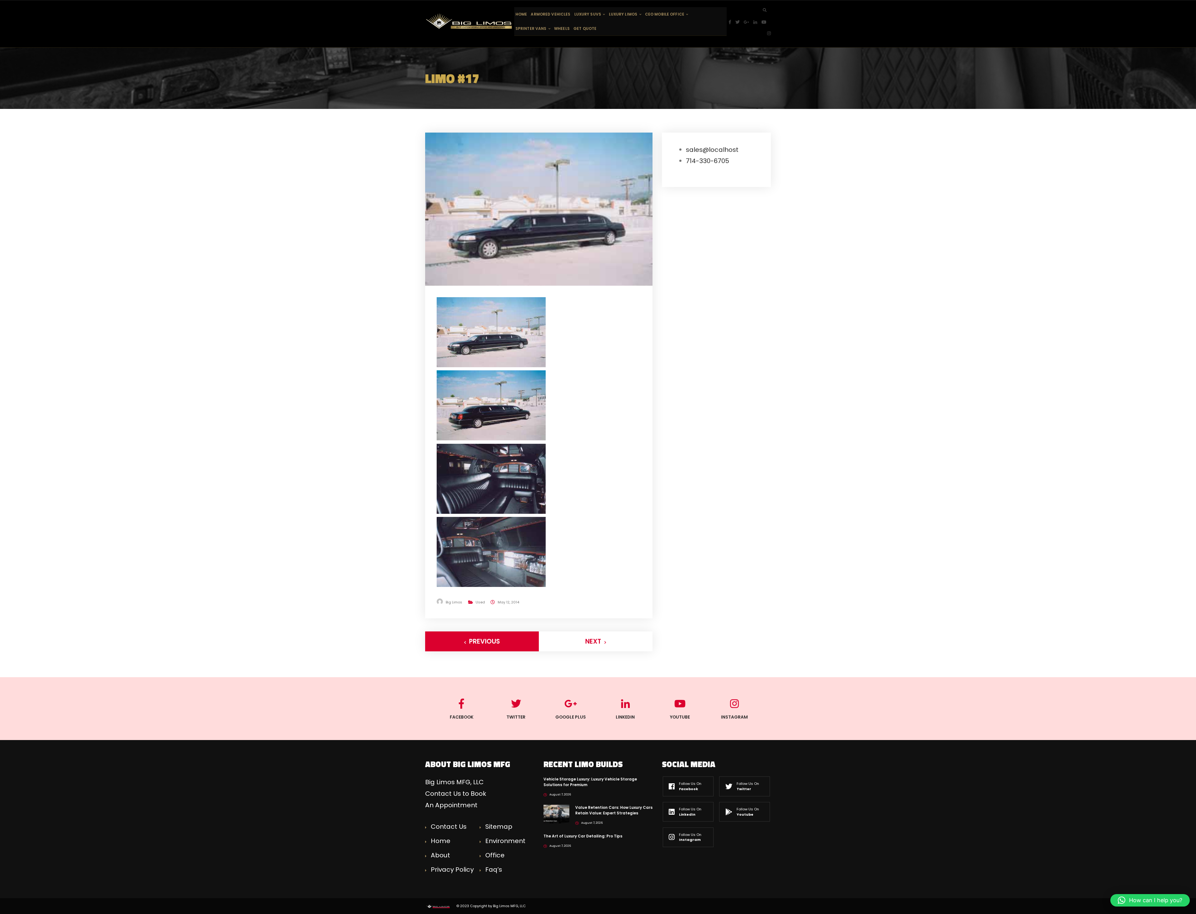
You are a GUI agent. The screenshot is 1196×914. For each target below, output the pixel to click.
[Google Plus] (748, 22)
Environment (505, 841)
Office (495, 855)
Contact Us (449, 826)
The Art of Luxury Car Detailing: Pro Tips (582, 836)
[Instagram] (769, 33)
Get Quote (584, 28)
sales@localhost (712, 149)
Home (521, 14)
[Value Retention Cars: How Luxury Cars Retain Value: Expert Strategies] (556, 813)
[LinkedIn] (757, 22)
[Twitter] (739, 22)
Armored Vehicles (550, 14)
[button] (1150, 900)
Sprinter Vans (531, 28)
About (440, 855)
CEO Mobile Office (664, 14)
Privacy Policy (452, 869)
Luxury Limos (623, 14)
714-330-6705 (707, 161)
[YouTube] (766, 22)
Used (480, 602)
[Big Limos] (469, 21)
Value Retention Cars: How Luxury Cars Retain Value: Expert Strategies (614, 810)
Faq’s (493, 869)
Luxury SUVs (587, 14)
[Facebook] (732, 22)
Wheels (562, 28)
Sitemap (498, 826)
